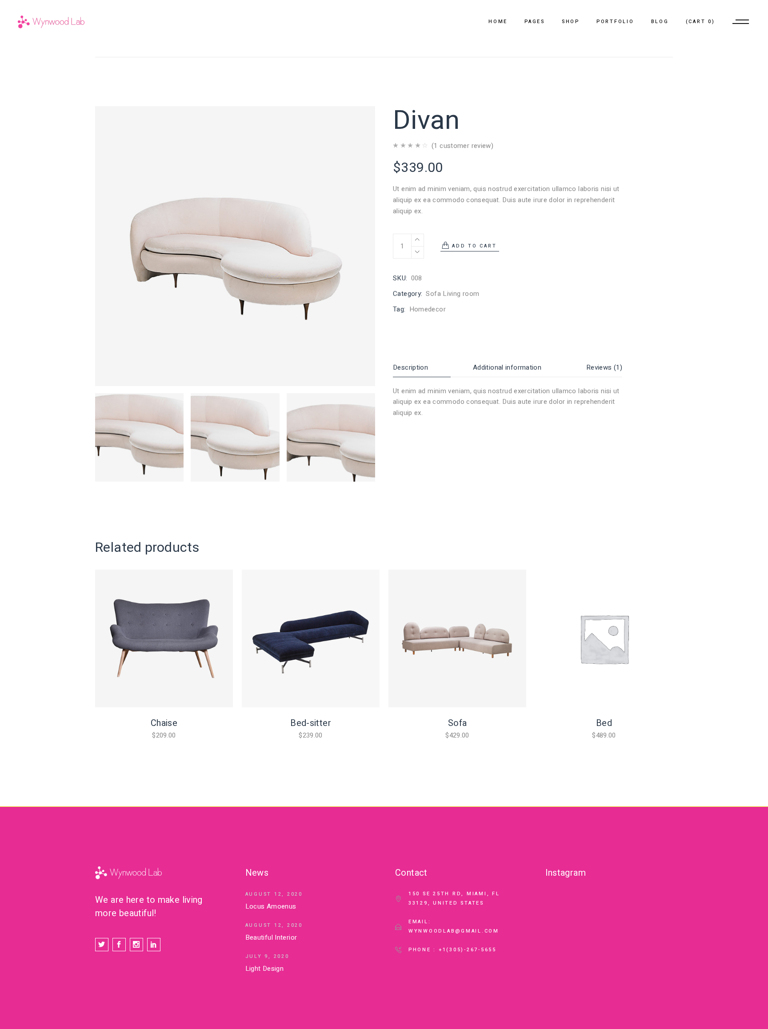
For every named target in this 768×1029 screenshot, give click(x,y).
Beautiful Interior (271, 937)
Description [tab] (410, 367)
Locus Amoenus (270, 906)
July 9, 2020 (267, 956)
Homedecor (427, 309)
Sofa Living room (452, 294)
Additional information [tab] (507, 367)
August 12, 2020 (274, 894)
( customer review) (462, 146)
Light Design (264, 968)
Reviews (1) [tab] (604, 367)
